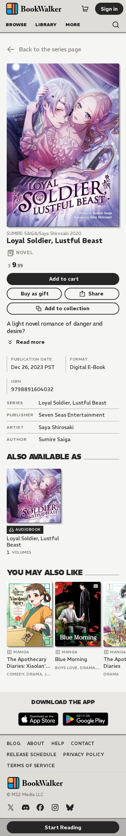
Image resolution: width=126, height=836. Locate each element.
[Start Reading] (63, 145)
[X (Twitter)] (11, 807)
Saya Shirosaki (56, 427)
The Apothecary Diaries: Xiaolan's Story (27, 662)
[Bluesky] (70, 807)
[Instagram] (55, 807)
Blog (13, 743)
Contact (83, 743)
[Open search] (116, 24)
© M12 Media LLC (25, 794)
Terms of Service (31, 765)
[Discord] (26, 807)
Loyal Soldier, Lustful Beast (73, 403)
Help (58, 743)
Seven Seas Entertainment (72, 415)
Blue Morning (71, 659)
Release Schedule (31, 754)
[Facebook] (40, 807)
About (36, 743)
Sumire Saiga (55, 439)
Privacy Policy (83, 754)
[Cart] (85, 8)
